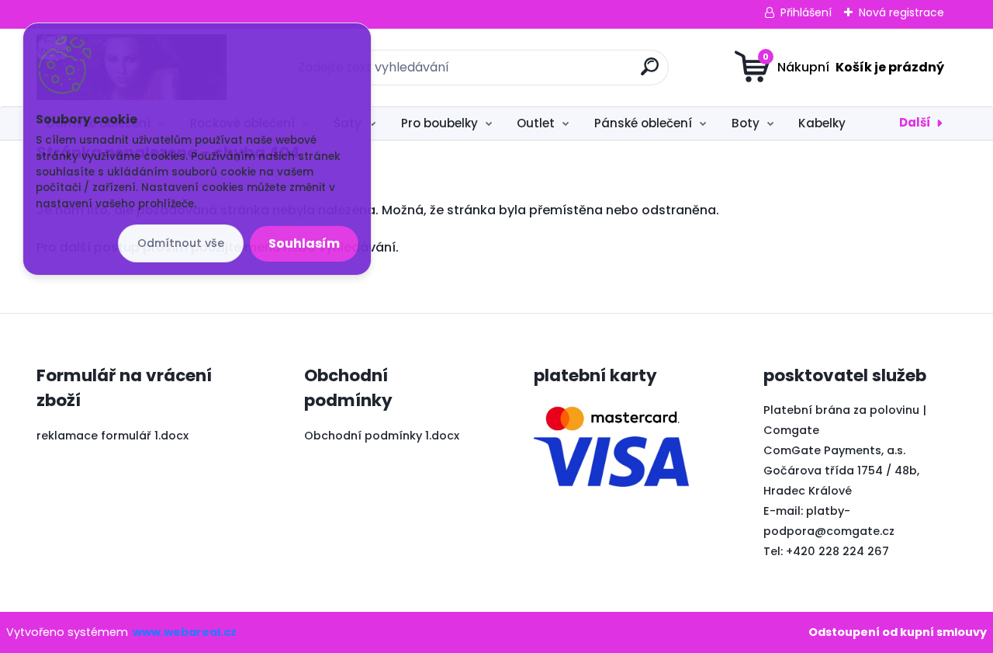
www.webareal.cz (185, 632)
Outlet (536, 123)
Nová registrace (901, 12)
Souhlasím (304, 243)
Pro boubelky (439, 123)
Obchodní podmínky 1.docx (381, 435)
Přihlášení (806, 12)
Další (915, 122)
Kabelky (822, 123)
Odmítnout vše (180, 243)
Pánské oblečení (643, 123)
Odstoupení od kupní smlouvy (897, 632)
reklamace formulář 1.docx (112, 435)
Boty (745, 123)
